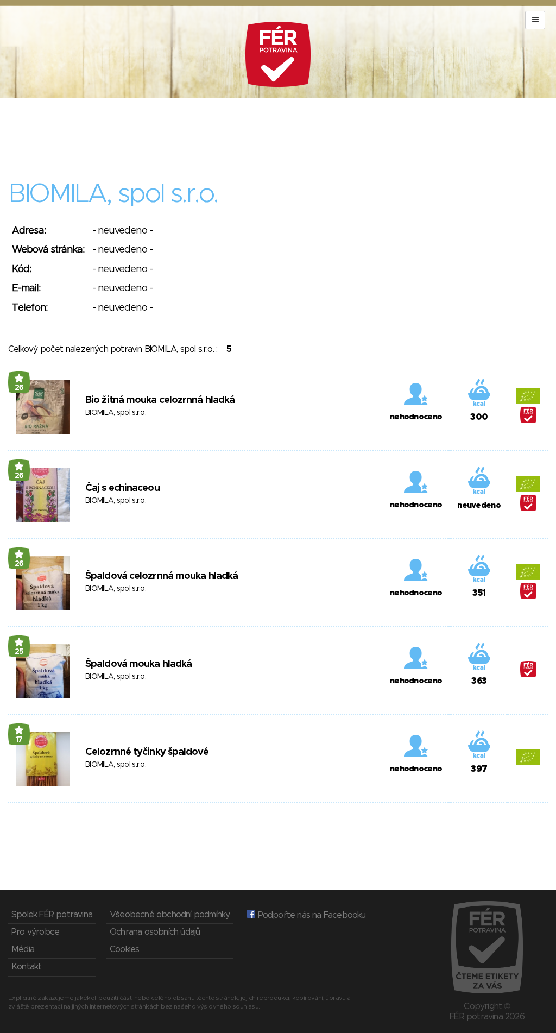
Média (22, 949)
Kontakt (26, 966)
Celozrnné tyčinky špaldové (146, 752)
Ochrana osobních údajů (155, 932)
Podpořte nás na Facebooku (310, 915)
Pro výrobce (35, 932)
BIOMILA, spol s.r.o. (115, 413)
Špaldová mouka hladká (138, 664)
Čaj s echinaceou (122, 488)
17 (19, 740)
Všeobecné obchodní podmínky (170, 914)
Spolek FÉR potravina (51, 914)
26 (19, 388)
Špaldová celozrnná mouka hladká (161, 576)
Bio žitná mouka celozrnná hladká (160, 400)
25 (19, 652)
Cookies (124, 949)
